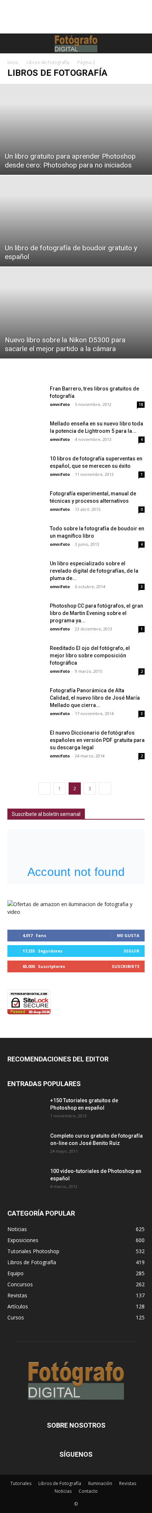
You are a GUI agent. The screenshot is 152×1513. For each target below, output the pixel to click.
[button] (12, 43)
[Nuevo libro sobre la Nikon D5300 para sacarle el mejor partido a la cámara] (76, 312)
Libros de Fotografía (48, 62)
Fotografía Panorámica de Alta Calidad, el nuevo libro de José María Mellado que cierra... (95, 697)
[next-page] (105, 788)
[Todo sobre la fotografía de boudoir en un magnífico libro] (25, 537)
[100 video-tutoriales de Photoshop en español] (25, 1180)
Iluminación (100, 1483)
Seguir (131, 951)
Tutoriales (20, 1483)
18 (141, 404)
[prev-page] (44, 788)
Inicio (12, 62)
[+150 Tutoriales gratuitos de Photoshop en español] (20, 1106)
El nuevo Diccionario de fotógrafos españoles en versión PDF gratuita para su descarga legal (97, 740)
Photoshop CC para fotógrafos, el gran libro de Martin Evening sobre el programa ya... (96, 613)
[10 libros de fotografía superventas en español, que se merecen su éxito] (25, 467)
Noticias (63, 1491)
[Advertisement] (76, 20)
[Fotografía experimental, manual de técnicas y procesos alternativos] (25, 502)
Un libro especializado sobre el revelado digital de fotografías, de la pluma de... (94, 571)
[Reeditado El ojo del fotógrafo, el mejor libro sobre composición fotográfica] (25, 657)
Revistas (127, 1483)
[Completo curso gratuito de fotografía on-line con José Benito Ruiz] (25, 1145)
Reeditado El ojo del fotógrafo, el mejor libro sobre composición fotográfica (90, 655)
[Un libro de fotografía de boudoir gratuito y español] (76, 221)
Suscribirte (125, 966)
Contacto (88, 1491)
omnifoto (60, 404)
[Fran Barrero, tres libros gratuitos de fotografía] (25, 397)
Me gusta (128, 935)
